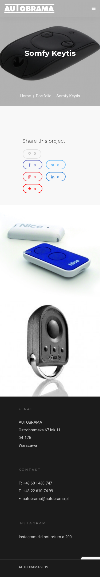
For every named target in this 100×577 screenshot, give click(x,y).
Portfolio (43, 96)
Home (25, 96)
